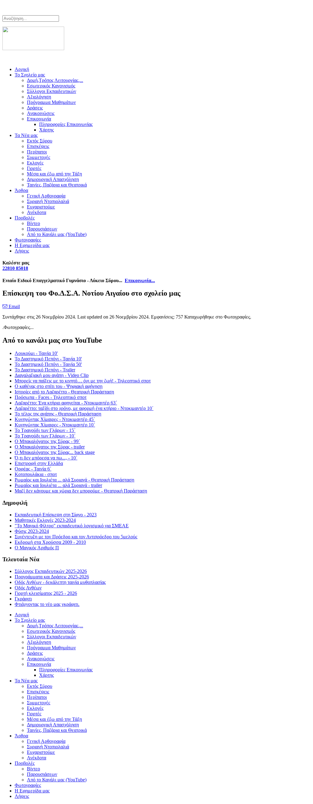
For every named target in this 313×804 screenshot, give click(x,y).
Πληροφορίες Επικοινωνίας (66, 124)
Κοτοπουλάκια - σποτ (36, 474)
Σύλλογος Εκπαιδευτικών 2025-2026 (51, 571)
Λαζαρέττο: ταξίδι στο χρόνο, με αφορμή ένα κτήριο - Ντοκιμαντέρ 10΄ (84, 408)
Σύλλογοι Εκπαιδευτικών (51, 91)
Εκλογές (35, 162)
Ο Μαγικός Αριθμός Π (37, 547)
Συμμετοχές (38, 157)
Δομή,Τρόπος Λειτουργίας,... (55, 80)
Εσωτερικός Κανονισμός (51, 85)
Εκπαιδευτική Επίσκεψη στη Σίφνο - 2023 (56, 514)
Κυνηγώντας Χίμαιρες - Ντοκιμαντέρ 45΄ (55, 419)
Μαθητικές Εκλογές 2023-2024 (45, 520)
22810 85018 (15, 268)
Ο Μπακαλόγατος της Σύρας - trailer (50, 446)
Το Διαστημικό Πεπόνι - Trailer (45, 369)
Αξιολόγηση (39, 96)
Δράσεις (35, 107)
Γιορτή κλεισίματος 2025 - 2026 (46, 593)
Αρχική (22, 69)
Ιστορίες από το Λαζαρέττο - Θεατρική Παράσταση (64, 391)
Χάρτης (46, 129)
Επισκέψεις (38, 146)
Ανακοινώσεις (40, 113)
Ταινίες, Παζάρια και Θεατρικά (57, 184)
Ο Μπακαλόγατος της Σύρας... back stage (55, 452)
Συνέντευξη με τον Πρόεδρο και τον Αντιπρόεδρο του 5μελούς (76, 536)
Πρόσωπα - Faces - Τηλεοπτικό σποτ (51, 397)
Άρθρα (21, 190)
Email (13, 306)
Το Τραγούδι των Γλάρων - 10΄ (45, 435)
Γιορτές (34, 168)
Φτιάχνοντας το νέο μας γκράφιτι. (47, 604)
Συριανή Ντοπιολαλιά (48, 201)
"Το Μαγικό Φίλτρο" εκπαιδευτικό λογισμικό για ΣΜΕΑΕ (72, 525)
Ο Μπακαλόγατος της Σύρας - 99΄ (47, 441)
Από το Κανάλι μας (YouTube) (57, 234)
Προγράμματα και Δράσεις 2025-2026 (52, 576)
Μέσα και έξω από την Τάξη (54, 173)
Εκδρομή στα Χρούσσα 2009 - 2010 (50, 542)
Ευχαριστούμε (41, 206)
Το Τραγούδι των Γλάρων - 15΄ (45, 430)
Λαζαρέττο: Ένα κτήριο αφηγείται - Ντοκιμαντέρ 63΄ (66, 402)
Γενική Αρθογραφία (46, 195)
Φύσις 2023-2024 (32, 531)
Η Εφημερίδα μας (32, 245)
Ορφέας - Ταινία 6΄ (33, 468)
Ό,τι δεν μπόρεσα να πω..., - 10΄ (46, 457)
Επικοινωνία (39, 118)
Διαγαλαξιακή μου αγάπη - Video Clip (52, 375)
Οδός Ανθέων (28, 587)
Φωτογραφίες (28, 239)
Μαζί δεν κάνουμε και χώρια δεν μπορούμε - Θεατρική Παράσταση (81, 490)
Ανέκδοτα (36, 212)
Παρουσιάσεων (42, 228)
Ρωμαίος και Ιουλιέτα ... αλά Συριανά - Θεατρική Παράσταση (74, 479)
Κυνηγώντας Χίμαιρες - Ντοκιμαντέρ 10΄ (55, 424)
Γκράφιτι (23, 598)
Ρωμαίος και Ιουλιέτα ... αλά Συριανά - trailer (58, 485)
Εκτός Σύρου (39, 140)
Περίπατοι (37, 151)
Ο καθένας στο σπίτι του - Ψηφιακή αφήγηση (58, 386)
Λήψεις (22, 250)
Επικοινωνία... (140, 280)
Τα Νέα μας (26, 135)
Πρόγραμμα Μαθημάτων (51, 102)
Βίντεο (33, 223)
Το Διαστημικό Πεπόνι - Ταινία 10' (48, 358)
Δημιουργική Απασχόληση (53, 179)
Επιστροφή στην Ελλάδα (39, 463)
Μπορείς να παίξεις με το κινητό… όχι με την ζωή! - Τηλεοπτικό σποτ (83, 380)
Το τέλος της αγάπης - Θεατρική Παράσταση (58, 413)
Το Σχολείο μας (30, 74)
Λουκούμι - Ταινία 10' (36, 353)
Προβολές (25, 217)
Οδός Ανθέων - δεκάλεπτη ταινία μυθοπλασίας (60, 582)
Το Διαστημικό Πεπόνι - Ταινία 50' (48, 364)
